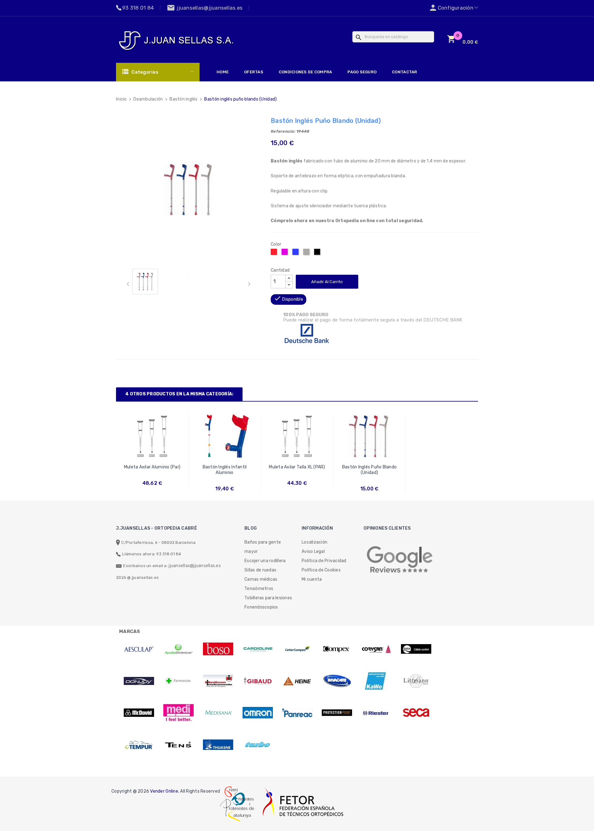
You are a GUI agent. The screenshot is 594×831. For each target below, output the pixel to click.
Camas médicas (260, 579)
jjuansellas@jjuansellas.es (195, 565)
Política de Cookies (321, 570)
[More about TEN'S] (178, 745)
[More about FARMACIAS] (178, 681)
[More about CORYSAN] (376, 649)
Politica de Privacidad (324, 560)
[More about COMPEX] (337, 649)
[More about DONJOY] (139, 681)
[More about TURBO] (258, 745)
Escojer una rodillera (265, 560)
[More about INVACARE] (337, 681)
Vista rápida (152, 469)
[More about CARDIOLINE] (258, 649)
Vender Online (164, 791)
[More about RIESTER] (376, 713)
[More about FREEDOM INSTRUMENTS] (218, 681)
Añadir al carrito (327, 281)
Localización (314, 542)
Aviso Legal (313, 551)
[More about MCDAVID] (139, 713)
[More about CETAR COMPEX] (297, 649)
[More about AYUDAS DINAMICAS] (178, 649)
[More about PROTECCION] (337, 713)
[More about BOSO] (218, 649)
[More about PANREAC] (297, 713)
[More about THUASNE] (218, 745)
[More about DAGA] (416, 649)
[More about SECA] (416, 713)
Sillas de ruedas (260, 570)
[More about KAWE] (376, 681)
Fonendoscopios (261, 607)
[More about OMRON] (258, 713)
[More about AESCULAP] (139, 649)
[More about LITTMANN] (416, 681)
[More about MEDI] (178, 713)
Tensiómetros (258, 588)
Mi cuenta (312, 579)
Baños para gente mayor (262, 547)
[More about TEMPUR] (139, 745)
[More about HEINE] (297, 681)
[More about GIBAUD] (258, 681)
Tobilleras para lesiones (268, 598)
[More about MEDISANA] (218, 713)
